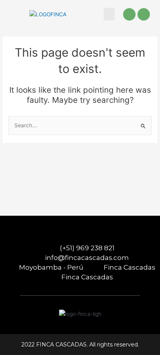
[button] (109, 14)
